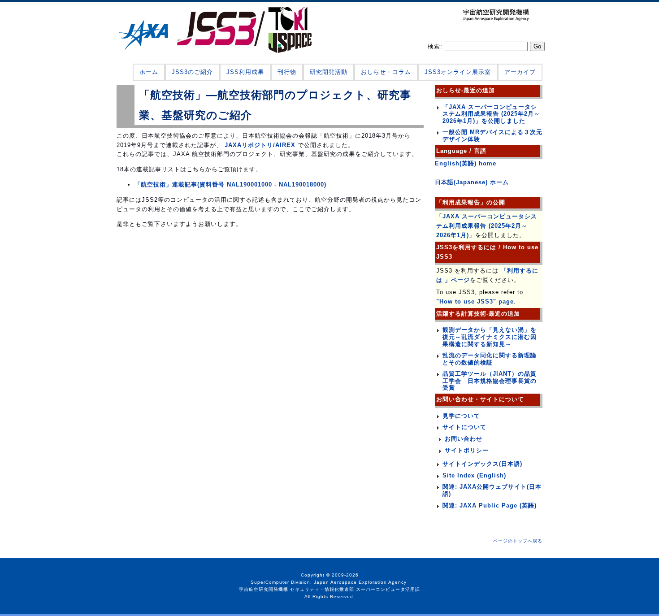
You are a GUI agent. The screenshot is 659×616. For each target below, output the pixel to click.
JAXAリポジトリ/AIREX (258, 145)
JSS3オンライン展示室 (458, 72)
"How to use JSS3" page (475, 301)
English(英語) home (465, 163)
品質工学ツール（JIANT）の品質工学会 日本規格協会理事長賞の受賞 (489, 380)
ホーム (148, 72)
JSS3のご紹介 (192, 72)
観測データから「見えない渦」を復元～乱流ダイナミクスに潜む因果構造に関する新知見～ (489, 336)
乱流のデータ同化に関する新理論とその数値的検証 (489, 359)
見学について (461, 415)
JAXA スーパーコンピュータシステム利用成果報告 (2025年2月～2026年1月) (486, 226)
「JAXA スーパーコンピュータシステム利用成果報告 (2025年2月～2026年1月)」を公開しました (491, 114)
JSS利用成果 (245, 72)
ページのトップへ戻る (517, 540)
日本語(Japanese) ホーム (472, 182)
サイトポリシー (467, 450)
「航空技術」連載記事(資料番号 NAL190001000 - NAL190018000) (230, 184)
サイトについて (464, 427)
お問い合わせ (463, 438)
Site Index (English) (474, 475)
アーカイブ (520, 72)
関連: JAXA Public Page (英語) (489, 505)
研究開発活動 (328, 72)
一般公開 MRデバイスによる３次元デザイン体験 (492, 136)
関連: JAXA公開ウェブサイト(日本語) (492, 490)
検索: (436, 46)
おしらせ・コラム (386, 72)
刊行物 (286, 72)
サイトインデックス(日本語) (482, 463)
